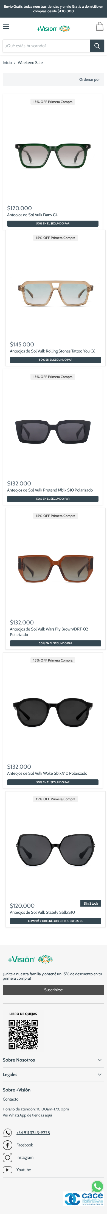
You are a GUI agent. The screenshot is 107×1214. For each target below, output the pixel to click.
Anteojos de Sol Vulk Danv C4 (32, 214)
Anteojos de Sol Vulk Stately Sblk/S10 (42, 912)
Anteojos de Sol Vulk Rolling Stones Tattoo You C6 (52, 351)
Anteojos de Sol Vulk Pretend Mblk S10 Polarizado (50, 490)
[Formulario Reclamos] (23, 1050)
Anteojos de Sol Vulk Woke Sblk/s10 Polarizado (47, 773)
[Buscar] (97, 46)
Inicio (7, 62)
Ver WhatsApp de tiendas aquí (27, 1115)
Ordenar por (89, 79)
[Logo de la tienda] (53, 28)
